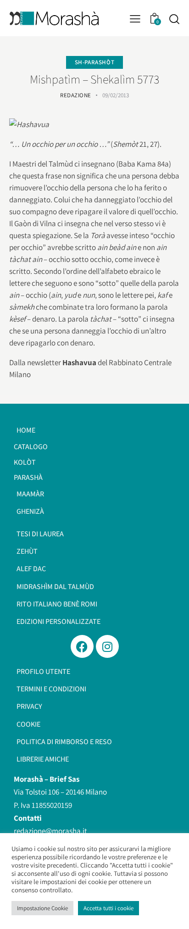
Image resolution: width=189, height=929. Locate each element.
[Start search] (174, 19)
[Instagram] (107, 646)
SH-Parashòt (95, 62)
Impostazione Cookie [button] (42, 908)
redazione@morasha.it (50, 831)
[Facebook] (82, 646)
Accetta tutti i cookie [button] (108, 908)
